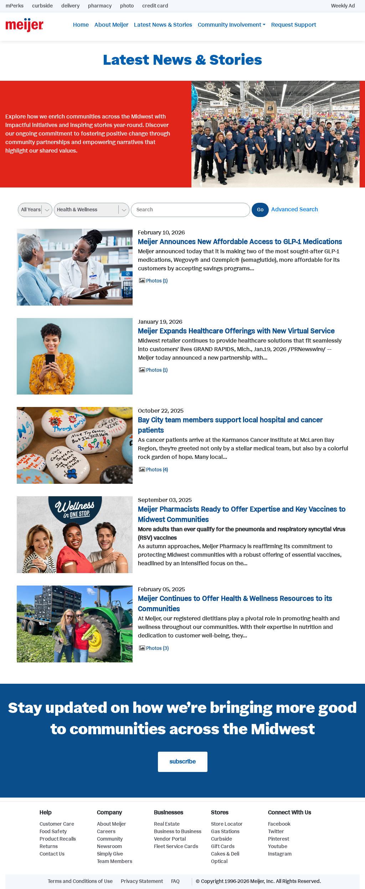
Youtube (277, 846)
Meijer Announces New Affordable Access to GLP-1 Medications (240, 242)
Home (81, 25)
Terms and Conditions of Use (80, 881)
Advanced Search (294, 210)
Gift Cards (223, 846)
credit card (155, 6)
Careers (106, 831)
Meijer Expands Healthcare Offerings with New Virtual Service (236, 331)
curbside (42, 6)
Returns (49, 846)
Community (110, 839)
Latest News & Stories (163, 25)
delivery (70, 6)
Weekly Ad (343, 6)
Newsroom (109, 846)
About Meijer (111, 25)
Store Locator (227, 824)
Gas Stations (225, 831)
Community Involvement (229, 25)
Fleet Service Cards (176, 846)
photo (127, 6)
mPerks (15, 6)
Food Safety (53, 831)
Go (260, 209)
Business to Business (177, 831)
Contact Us (52, 854)
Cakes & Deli (225, 854)
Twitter (276, 831)
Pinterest (278, 839)
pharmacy (100, 6)
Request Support (293, 25)
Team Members (114, 861)
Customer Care (57, 824)
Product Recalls (58, 839)
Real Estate (167, 824)
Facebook (279, 824)
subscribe (183, 762)
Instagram (280, 854)
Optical (219, 861)
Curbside (221, 839)
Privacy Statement (142, 881)
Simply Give (110, 854)
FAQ (175, 881)
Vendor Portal (170, 839)
